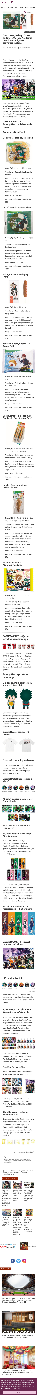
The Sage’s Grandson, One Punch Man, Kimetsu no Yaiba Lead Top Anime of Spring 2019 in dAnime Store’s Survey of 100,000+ (17, 1226)
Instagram (24, 1261)
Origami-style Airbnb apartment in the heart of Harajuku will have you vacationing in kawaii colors (18, 1372)
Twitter (18, 1261)
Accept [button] (19, 1392)
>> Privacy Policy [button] (16, 1388)
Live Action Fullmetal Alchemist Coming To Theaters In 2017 (5, 1222)
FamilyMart (7, 1160)
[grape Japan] (3, 1171)
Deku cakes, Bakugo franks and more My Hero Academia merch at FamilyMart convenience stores (17, 39)
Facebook (13, 1261)
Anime (6, 1159)
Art (16, 7)
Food (3, 7)
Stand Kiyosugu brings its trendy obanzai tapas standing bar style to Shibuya (17, 1336)
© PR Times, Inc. (31, 31)
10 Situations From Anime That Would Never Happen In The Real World (17, 1195)
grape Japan (7, 3)
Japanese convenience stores (19, 1160)
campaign (18, 1159)
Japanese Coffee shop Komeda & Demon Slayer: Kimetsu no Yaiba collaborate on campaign (28, 1224)
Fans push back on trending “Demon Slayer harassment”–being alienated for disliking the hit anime (6, 1198)
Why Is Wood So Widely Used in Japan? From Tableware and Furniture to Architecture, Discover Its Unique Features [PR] (18, 1300)
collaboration (26, 1159)
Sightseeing (24, 7)
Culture (10, 7)
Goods (32, 7)
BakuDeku (11, 1159)
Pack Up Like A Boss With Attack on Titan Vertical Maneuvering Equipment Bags (28, 1195)
